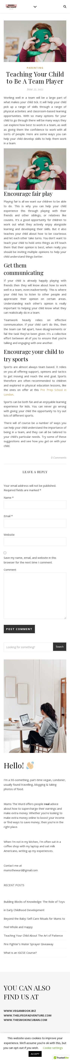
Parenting (35, 67)
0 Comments (58, 457)
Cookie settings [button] (53, 1048)
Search (59, 646)
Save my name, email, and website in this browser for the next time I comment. (30, 560)
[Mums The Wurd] (11, 6)
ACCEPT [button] (35, 1054)
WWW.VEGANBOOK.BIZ (20, 1011)
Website (9, 534)
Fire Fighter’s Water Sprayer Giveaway (28, 944)
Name (9, 497)
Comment (10, 569)
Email (8, 516)
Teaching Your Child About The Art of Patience (33, 935)
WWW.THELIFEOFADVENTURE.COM (28, 1015)
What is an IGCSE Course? (20, 952)
